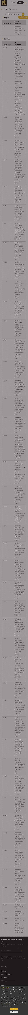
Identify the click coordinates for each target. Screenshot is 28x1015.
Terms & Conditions (5, 1004)
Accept (14, 1009)
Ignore (14, 1011)
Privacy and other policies (20, 1004)
